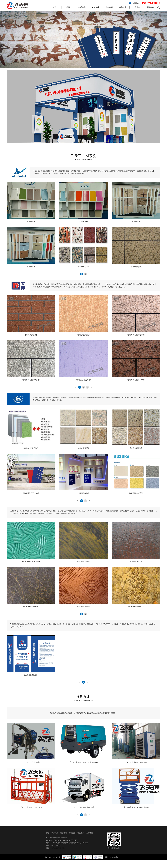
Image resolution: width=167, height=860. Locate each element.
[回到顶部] (164, 857)
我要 (68, 7)
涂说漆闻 (150, 7)
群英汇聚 (122, 7)
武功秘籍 (95, 7)
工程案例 (109, 7)
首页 (54, 7)
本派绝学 (82, 7)
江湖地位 (136, 7)
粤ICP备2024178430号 (52, 857)
